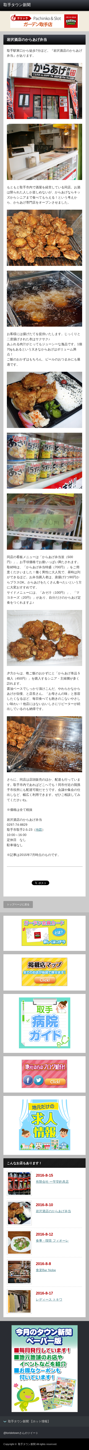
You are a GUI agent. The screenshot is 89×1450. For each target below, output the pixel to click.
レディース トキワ (49, 1299)
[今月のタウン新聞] (44, 1411)
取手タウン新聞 (27, 1444)
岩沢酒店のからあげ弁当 (53, 1211)
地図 (39, 829)
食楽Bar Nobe (46, 1270)
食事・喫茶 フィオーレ (52, 1240)
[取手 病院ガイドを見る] (44, 1047)
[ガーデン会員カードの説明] (44, 945)
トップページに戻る (18, 904)
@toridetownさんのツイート (20, 1433)
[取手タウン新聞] (21, 5)
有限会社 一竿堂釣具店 (52, 1181)
